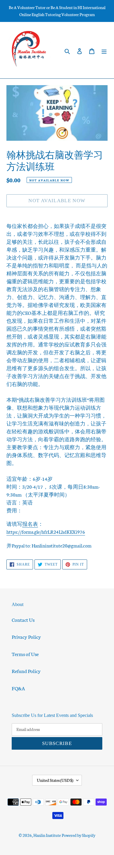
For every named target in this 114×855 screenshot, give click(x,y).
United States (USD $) (55, 780)
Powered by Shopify (78, 835)
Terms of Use (25, 653)
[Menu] (104, 50)
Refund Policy (26, 670)
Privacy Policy (26, 636)
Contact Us (23, 619)
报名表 (30, 523)
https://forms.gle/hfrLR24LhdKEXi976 (45, 531)
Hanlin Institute (47, 835)
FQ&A (18, 687)
